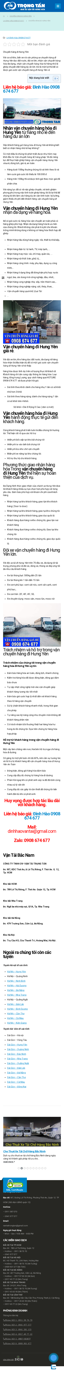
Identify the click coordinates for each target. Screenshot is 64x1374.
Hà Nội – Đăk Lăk (15, 1004)
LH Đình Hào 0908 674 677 (19, 38)
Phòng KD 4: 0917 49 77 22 (18, 1334)
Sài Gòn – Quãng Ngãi (18, 1063)
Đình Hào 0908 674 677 (42, 816)
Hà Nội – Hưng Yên (16, 971)
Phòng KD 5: (11, 1339)
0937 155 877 (24, 1339)
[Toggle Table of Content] (54, 78)
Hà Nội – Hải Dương (16, 985)
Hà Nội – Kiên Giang (17, 1023)
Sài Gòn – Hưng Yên (17, 1044)
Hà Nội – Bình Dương (17, 1009)
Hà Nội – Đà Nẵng (15, 990)
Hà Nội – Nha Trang (16, 995)
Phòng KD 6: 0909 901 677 (18, 1343)
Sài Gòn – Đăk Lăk (16, 1068)
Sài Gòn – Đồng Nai (16, 1086)
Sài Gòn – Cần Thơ (16, 1077)
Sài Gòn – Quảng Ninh (18, 1049)
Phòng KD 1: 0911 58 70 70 (18, 1320)
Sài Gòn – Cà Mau (16, 1082)
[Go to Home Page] (4, 16)
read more (8, 1162)
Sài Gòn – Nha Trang (17, 1058)
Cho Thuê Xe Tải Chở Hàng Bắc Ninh (24, 1151)
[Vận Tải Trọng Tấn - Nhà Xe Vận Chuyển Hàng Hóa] (25, 6)
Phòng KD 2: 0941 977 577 (18, 1325)
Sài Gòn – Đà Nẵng (16, 1072)
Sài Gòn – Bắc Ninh (16, 1054)
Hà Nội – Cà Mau (15, 1018)
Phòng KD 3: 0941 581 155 (18, 1329)
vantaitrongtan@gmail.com (15, 1225)
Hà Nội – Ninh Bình (16, 981)
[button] (18, 1168)
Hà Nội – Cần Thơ (15, 1013)
